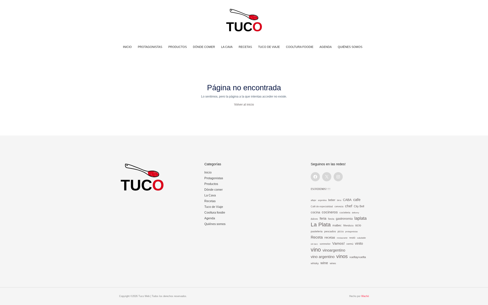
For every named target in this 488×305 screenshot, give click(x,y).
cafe (356, 200)
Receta (317, 237)
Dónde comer (204, 46)
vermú (349, 243)
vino (316, 250)
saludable (361, 238)
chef (348, 206)
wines (333, 263)
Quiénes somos (350, 46)
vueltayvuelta (357, 257)
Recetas (245, 46)
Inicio (127, 46)
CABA (347, 200)
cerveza (339, 206)
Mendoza (348, 225)
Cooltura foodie (299, 46)
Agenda (325, 46)
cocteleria (345, 212)
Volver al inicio (244, 104)
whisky (315, 263)
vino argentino (323, 257)
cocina (315, 212)
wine (324, 263)
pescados (330, 231)
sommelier (325, 244)
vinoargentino (334, 250)
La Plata (321, 225)
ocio (358, 225)
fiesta (331, 219)
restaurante (342, 238)
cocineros (330, 212)
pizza (341, 231)
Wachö (365, 296)
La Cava (227, 46)
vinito (359, 243)
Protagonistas (150, 46)
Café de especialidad (322, 206)
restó (352, 237)
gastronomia (344, 218)
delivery (355, 212)
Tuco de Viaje (269, 46)
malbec (337, 225)
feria (323, 218)
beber (331, 200)
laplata (360, 218)
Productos (177, 46)
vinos (342, 256)
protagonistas (351, 231)
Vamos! (338, 243)
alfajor (313, 200)
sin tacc (314, 244)
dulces (314, 218)
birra (339, 200)
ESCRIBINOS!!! (321, 188)
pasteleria (317, 231)
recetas (329, 237)
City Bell (359, 206)
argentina (322, 200)
